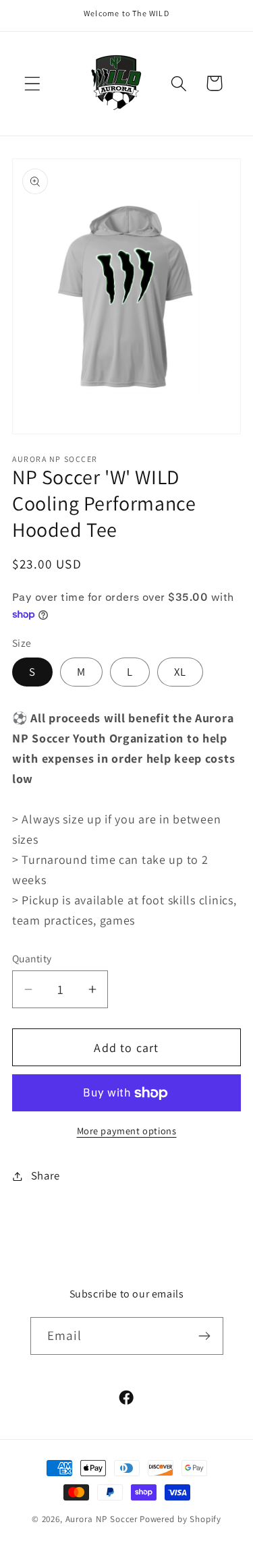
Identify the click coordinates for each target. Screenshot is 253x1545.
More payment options (127, 1130)
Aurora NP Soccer (101, 1519)
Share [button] (45, 1175)
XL (180, 671)
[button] (33, 83)
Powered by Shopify (180, 1519)
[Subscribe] (205, 1336)
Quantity (32, 958)
